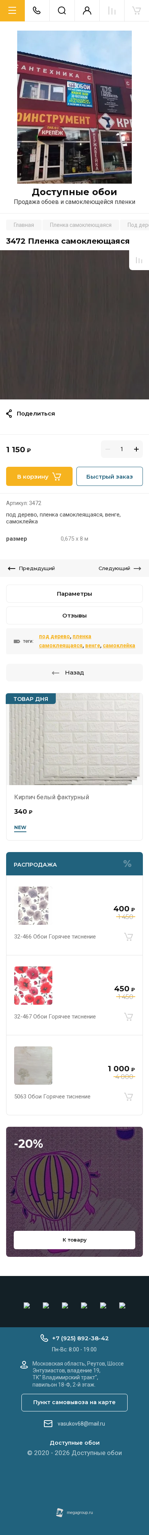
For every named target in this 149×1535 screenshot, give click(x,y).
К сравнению (139, 260)
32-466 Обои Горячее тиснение (55, 936)
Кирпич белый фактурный (51, 797)
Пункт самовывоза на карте (74, 1402)
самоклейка (119, 645)
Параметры (74, 593)
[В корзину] (128, 937)
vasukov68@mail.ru (81, 1424)
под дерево (54, 636)
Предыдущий (37, 568)
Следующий (114, 568)
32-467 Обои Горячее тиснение (55, 1016)
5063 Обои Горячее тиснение (52, 1096)
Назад (74, 672)
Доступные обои (74, 192)
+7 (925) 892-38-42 (80, 1338)
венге (92, 645)
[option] (74, 324)
